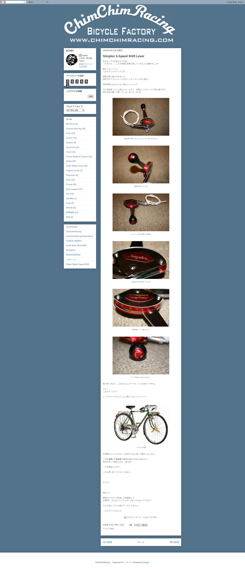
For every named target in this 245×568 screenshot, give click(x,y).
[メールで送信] (135, 525)
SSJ (68, 194)
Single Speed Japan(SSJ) (77, 264)
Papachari (70, 175)
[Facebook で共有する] (143, 525)
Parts (112, 529)
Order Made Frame (75, 166)
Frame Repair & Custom (77, 156)
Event (68, 152)
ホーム (141, 542)
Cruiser (69, 138)
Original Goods (73, 170)
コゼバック (71, 259)
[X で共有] (141, 525)
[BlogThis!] (138, 525)
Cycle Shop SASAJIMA (76, 245)
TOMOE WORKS (73, 241)
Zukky (85, 55)
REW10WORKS (73, 255)
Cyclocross (71, 147)
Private (69, 184)
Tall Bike (69, 198)
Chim (68, 133)
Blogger (146, 562)
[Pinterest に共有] (146, 525)
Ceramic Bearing (73, 128)
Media (69, 161)
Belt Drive (70, 124)
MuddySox (71, 250)
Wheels (69, 208)
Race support (72, 189)
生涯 (68, 217)
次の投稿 (107, 542)
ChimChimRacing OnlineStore (79, 236)
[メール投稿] (130, 525)
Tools (68, 203)
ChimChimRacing (74, 231)
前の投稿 (174, 542)
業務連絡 (70, 212)
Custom (69, 142)
